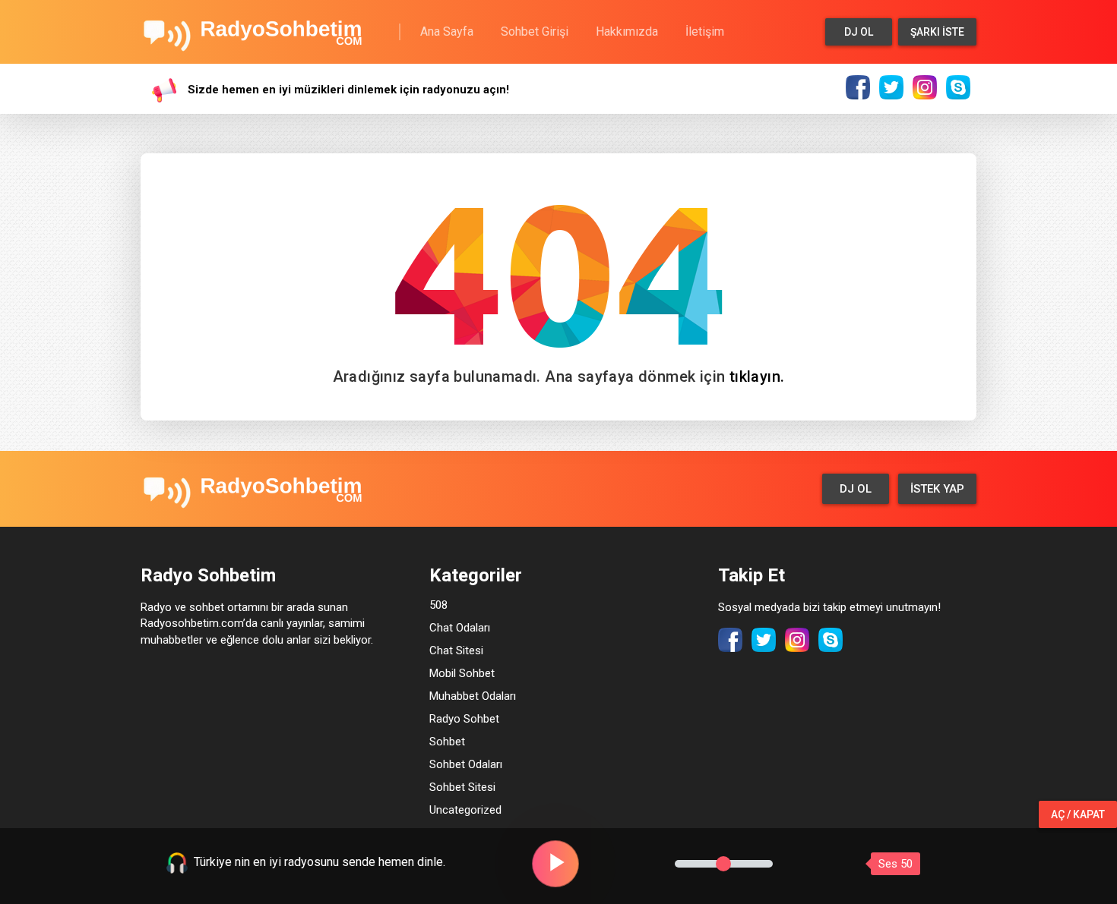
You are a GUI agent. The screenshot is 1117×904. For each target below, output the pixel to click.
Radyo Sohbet (464, 719)
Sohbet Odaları (465, 764)
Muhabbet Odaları (472, 696)
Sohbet (447, 741)
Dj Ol (858, 32)
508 (438, 605)
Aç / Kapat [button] (1078, 814)
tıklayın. (757, 376)
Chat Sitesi (456, 650)
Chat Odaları (459, 628)
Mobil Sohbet (462, 673)
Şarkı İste (937, 32)
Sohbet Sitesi (462, 787)
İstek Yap (937, 489)
